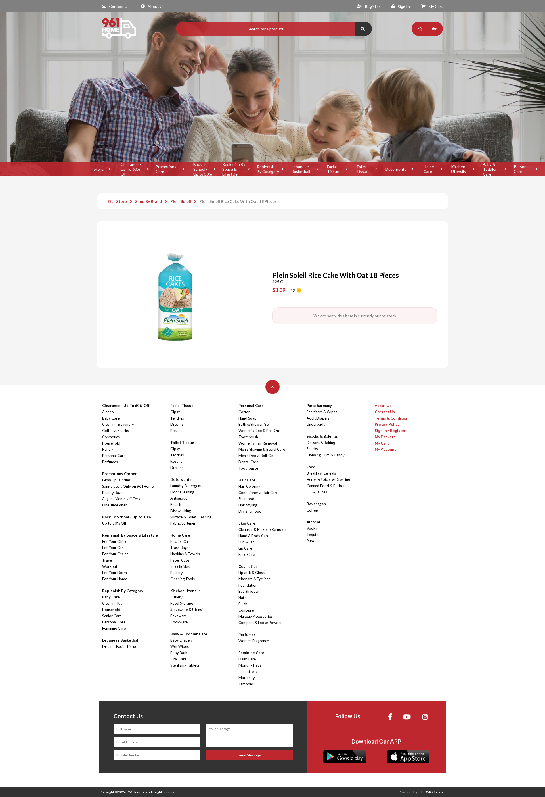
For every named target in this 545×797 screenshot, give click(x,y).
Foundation (247, 585)
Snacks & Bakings (322, 436)
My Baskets (385, 437)
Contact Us (119, 6)
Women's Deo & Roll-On (258, 430)
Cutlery (176, 597)
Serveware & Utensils (187, 609)
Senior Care (111, 616)
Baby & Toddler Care (490, 169)
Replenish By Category (268, 169)
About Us (156, 6)
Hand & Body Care (253, 535)
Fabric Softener (183, 523)
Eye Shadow (248, 591)
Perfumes (110, 462)
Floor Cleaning (182, 492)
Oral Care (178, 659)
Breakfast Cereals (321, 473)
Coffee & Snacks (115, 430)
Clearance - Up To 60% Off (131, 169)
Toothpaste (248, 468)
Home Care (429, 169)
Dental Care (248, 462)
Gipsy (175, 412)
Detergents (395, 169)
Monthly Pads (249, 665)
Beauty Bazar (113, 492)
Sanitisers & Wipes (322, 412)
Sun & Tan (246, 542)
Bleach (175, 504)
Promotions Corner (166, 169)
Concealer (246, 610)
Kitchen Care (180, 541)
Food (311, 467)
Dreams (176, 424)
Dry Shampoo (249, 511)
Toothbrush (248, 437)
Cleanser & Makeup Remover (262, 529)
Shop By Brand (148, 201)
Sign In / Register (390, 430)
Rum (310, 541)
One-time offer (114, 505)
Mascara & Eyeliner (254, 579)
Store (99, 169)
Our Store (117, 201)
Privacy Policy (387, 424)
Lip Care (245, 548)
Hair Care (246, 480)
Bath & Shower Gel (253, 424)
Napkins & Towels (185, 554)
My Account (385, 449)
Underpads (316, 424)
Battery (176, 572)
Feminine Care (114, 628)
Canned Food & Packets (326, 485)
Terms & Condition (391, 418)
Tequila (313, 534)
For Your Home (114, 579)
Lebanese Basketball (301, 169)
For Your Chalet (115, 554)
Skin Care (246, 523)
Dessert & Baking (321, 442)
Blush (242, 604)
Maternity (246, 677)
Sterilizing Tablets (184, 665)
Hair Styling (247, 505)
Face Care (246, 554)
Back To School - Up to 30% (202, 169)
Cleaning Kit (112, 603)
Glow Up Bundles (116, 480)
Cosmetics (111, 437)
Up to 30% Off (114, 523)
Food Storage (181, 603)
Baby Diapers (181, 640)
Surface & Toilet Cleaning (190, 517)
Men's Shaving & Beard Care (261, 449)
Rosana (176, 430)
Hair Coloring (249, 486)
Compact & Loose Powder (260, 622)
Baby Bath (178, 652)
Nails (242, 597)
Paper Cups (180, 560)
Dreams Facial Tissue (119, 646)
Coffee (312, 510)
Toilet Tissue (362, 169)
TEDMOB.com (432, 792)
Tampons (246, 684)
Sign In (404, 6)
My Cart (436, 6)
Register (372, 6)
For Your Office (114, 541)
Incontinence (248, 671)
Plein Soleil (180, 201)
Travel (107, 560)
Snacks (312, 449)
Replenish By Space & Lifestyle (233, 169)
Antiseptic (178, 498)
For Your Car (112, 547)
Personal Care (521, 169)
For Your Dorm (114, 572)
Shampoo (246, 498)
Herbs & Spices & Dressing (328, 479)
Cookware (179, 622)
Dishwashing (180, 510)
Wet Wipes (179, 646)
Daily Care (247, 659)
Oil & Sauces (317, 492)
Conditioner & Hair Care (258, 492)
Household (111, 443)
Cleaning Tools (182, 579)
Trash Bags (179, 547)
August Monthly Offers (121, 498)
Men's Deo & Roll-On (255, 455)
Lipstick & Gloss (251, 572)
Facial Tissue (333, 169)
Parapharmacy (319, 405)
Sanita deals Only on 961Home (128, 486)
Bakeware (178, 616)
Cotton (244, 412)
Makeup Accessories (255, 616)
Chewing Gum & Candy (326, 455)
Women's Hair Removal (257, 443)
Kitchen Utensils (458, 169)
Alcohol (108, 412)
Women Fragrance (253, 641)
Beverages (316, 504)
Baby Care (111, 418)
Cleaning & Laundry (118, 424)
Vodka (312, 528)
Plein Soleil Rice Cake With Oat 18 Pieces (238, 201)
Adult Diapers (318, 418)
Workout (109, 566)
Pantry (107, 449)
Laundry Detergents (186, 485)
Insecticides (180, 566)
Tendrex (177, 418)
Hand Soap (247, 418)
